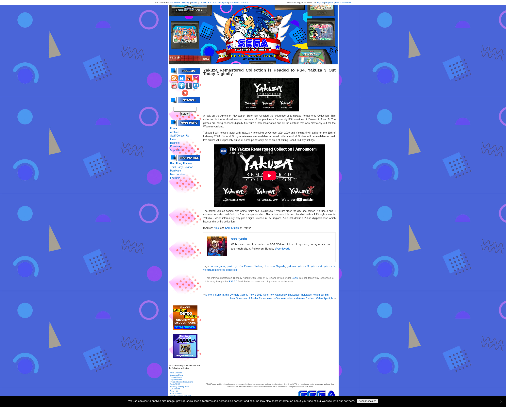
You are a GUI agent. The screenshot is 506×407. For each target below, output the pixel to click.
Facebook (175, 2)
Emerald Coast (176, 377)
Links (173, 139)
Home (173, 128)
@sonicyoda (282, 248)
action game (218, 266)
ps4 (230, 266)
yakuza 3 (303, 266)
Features (175, 177)
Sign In (320, 2)
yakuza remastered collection (220, 269)
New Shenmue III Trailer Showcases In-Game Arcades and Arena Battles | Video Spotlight (281, 298)
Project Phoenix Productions (181, 382)
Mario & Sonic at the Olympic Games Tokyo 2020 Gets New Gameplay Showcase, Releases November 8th (267, 294)
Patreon (244, 2)
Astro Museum (176, 373)
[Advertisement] (185, 242)
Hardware (175, 170)
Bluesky (186, 2)
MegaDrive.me (176, 380)
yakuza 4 (316, 266)
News (295, 278)
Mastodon (234, 2)
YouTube (212, 2)
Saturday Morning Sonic (179, 387)
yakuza (291, 266)
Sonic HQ (174, 391)
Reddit (194, 2)
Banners (175, 142)
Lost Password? (343, 2)
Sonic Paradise (176, 394)
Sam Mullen (232, 227)
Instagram (223, 2)
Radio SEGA (175, 384)
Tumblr (202, 2)
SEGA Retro (175, 389)
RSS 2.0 (232, 281)
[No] (501, 401)
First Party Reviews (181, 163)
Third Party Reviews (181, 167)
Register (329, 2)
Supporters (176, 150)
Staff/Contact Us (179, 135)
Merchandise (177, 174)
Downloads (176, 146)
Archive (174, 132)
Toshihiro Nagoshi (274, 266)
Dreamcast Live (176, 375)
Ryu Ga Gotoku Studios (248, 266)
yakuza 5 (329, 266)
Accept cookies (367, 400)
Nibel (216, 227)
